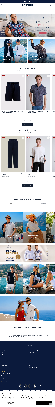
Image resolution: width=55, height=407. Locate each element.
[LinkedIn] (35, 386)
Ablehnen (44, 403)
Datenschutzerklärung (29, 398)
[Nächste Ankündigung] (53, 1)
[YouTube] (25, 386)
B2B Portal (3, 363)
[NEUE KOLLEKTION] (34, 227)
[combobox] (27, 8)
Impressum (30, 360)
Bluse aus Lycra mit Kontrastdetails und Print (13, 173)
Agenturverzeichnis (5, 365)
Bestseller (3, 352)
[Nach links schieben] (24, 120)
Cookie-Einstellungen (33, 367)
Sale (2, 354)
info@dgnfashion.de (7, 381)
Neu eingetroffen (5, 350)
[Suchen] (53, 7)
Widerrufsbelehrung (33, 350)
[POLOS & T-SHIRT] (11, 227)
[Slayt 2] (28, 259)
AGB (29, 365)
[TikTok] (30, 386)
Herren (13, 33)
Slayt (27, 253)
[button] (1, 5)
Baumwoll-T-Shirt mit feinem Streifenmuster (35, 112)
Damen (7, 33)
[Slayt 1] (27, 260)
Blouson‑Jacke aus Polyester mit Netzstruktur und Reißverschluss (36, 173)
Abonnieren (43, 203)
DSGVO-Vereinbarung (13, 335)
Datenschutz (11, 207)
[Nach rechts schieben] (30, 120)
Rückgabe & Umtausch (33, 347)
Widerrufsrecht (31, 352)
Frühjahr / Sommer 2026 (27, 25)
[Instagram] (20, 386)
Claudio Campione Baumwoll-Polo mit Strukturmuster (12, 112)
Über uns (3, 360)
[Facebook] (14, 386)
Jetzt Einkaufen (6, 59)
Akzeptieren (27, 403)
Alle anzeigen (27, 124)
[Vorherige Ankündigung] (1, 1)
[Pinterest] (40, 386)
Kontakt (30, 345)
